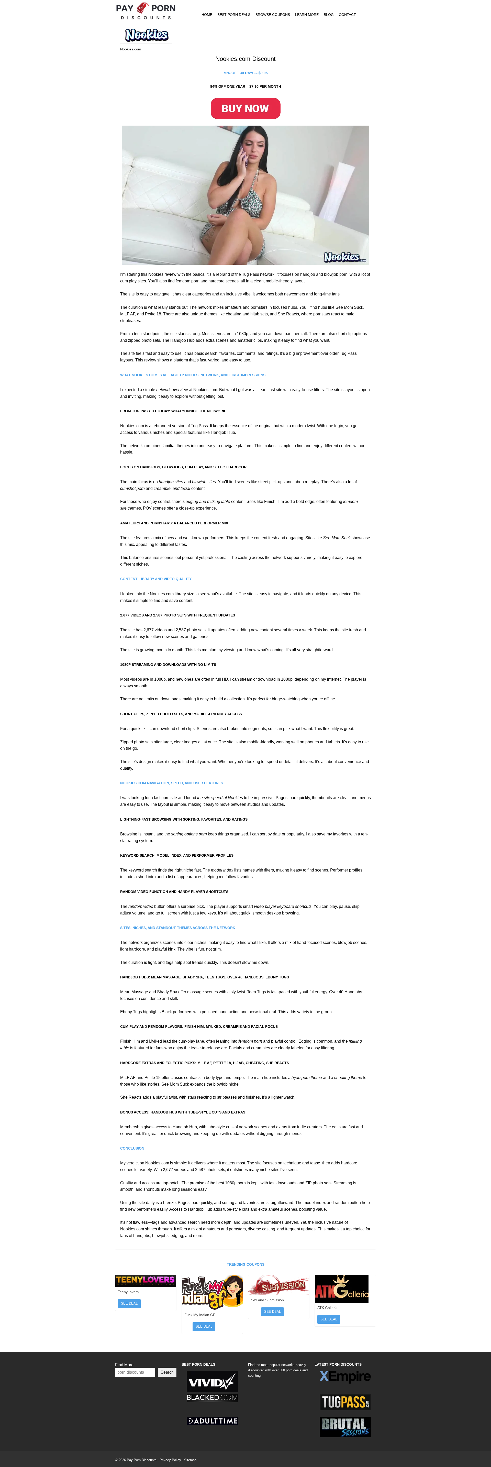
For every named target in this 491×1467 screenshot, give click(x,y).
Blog (329, 15)
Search (167, 1372)
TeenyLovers (128, 1292)
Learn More (307, 15)
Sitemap (190, 1460)
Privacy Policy (170, 1460)
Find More (124, 1365)
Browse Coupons (272, 15)
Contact (347, 15)
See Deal (129, 1303)
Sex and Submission (267, 1300)
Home (207, 15)
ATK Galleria (327, 1308)
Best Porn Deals (233, 15)
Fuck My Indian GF (199, 1315)
